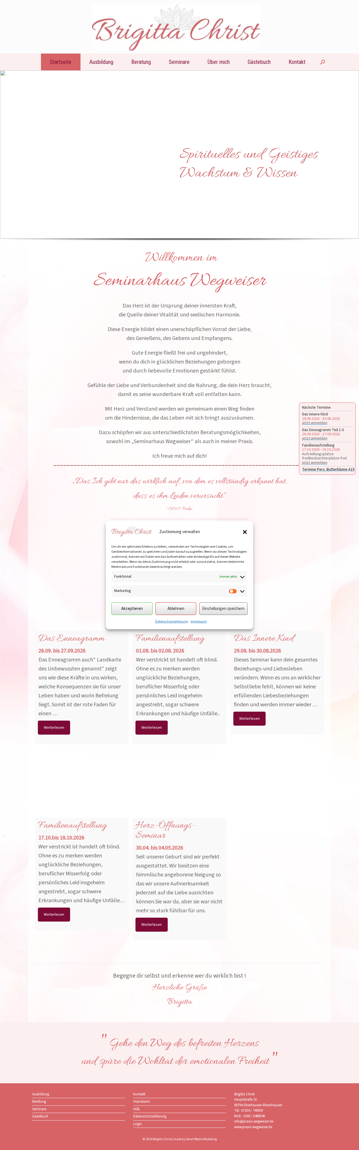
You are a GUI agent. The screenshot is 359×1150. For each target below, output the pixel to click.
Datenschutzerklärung (171, 621)
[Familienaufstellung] (81, 794)
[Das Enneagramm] (81, 607)
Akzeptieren (132, 609)
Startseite (61, 62)
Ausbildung (101, 62)
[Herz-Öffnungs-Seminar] (179, 794)
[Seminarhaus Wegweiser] (176, 27)
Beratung (141, 62)
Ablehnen (175, 609)
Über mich (219, 62)
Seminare (179, 62)
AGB (136, 1109)
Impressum (199, 621)
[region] (179, 162)
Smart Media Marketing (201, 1139)
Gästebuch (259, 62)
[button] (245, 532)
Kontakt (297, 62)
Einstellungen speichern (223, 609)
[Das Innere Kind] (277, 607)
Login (137, 1123)
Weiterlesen (54, 727)
